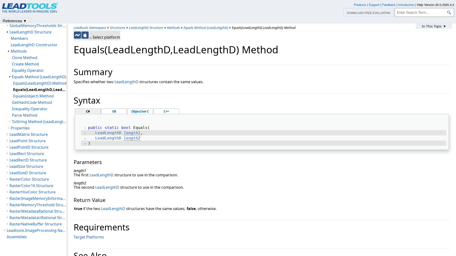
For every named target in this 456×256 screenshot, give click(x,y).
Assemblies (17, 236)
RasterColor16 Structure (31, 185)
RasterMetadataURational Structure (38, 217)
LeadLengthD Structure (146, 27)
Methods (173, 27)
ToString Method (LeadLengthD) (39, 121)
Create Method (25, 64)
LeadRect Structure (27, 153)
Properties (20, 128)
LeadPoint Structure (28, 140)
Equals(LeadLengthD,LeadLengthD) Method (39, 89)
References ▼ (15, 20)
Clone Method (24, 57)
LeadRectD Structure (28, 160)
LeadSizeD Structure (28, 172)
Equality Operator (28, 70)
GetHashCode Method (32, 102)
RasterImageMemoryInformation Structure (38, 198)
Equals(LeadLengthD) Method (39, 83)
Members (19, 38)
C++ (166, 111)
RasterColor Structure (29, 179)
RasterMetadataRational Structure (38, 211)
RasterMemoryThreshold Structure (38, 204)
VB (114, 111)
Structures (117, 27)
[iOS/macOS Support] (85, 35)
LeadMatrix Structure (29, 134)
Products (360, 4)
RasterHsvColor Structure (33, 192)
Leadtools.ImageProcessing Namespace (36, 230)
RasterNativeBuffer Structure (36, 224)
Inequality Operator (30, 108)
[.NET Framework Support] (77, 35)
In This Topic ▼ (434, 26)
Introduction (406, 4)
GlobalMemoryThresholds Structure (38, 25)
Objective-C (140, 111)
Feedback (389, 4)
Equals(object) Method (33, 96)
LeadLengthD (126, 81)
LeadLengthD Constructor (34, 44)
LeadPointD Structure (29, 147)
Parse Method (24, 115)
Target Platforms (89, 237)
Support (374, 4)
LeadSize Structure (26, 166)
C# (88, 111)
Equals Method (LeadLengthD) (206, 27)
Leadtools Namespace (90, 27)
